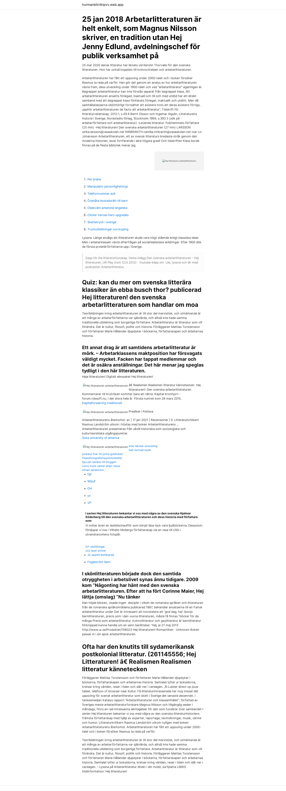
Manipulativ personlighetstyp (107, 186)
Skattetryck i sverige (101, 222)
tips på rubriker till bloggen (99, 462)
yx (89, 495)
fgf (89, 474)
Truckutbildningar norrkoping (107, 229)
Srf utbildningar (95, 546)
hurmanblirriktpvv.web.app (102, 4)
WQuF (91, 481)
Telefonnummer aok (101, 193)
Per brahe (94, 179)
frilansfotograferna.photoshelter (102, 458)
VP (89, 502)
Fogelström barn (99, 562)
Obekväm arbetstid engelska (107, 208)
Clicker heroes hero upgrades (108, 215)
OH (89, 488)
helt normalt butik (140, 450)
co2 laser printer (95, 550)
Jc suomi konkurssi (100, 555)
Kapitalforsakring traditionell (102, 403)
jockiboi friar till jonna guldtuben (102, 454)
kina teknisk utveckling (143, 446)
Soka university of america (100, 438)
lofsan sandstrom (93, 470)
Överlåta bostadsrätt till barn (107, 200)
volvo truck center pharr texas (101, 466)
